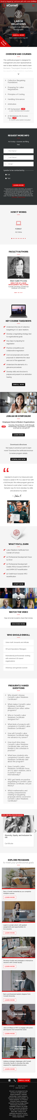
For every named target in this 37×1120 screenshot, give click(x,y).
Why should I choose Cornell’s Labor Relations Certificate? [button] (18, 697)
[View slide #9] (25, 238)
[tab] (19, 81)
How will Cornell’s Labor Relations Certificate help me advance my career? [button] (18, 735)
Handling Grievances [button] (16, 99)
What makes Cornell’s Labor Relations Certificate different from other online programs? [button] (19, 707)
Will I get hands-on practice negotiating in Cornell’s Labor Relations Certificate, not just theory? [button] (20, 783)
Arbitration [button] (12, 104)
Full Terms (14, 197)
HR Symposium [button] (18, 110)
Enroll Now (18, 384)
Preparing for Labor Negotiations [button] (16, 88)
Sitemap (11, 1086)
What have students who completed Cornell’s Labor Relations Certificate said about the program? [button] (19, 758)
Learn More (18, 185)
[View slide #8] (23, 238)
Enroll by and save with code (18, 1)
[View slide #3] (18, 292)
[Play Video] (18, 598)
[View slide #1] (11, 238)
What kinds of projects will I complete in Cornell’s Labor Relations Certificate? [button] (19, 726)
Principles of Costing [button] (16, 94)
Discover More (18, 624)
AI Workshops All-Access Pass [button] (19, 118)
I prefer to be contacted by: (14, 170)
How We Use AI (20, 1088)
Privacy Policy (21, 197)
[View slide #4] (16, 238)
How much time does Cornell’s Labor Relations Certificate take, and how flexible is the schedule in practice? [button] (18, 746)
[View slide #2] (13, 238)
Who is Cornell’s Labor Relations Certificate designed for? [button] (17, 717)
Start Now (18, 584)
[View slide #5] (18, 238)
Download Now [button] (19, 459)
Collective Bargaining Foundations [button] (16, 81)
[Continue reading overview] (18, 71)
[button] (35, 831)
